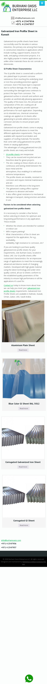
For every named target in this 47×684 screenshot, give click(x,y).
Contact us (8, 285)
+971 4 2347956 (25, 21)
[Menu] (42, 3)
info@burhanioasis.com (25, 18)
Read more (23, 350)
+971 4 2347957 (25, 24)
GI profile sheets (13, 154)
